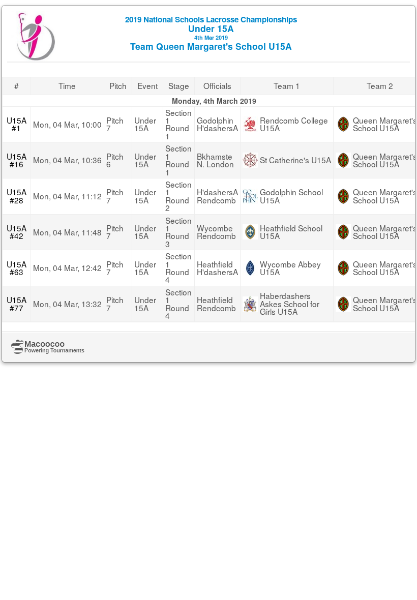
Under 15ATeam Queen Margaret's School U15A (211, 33)
